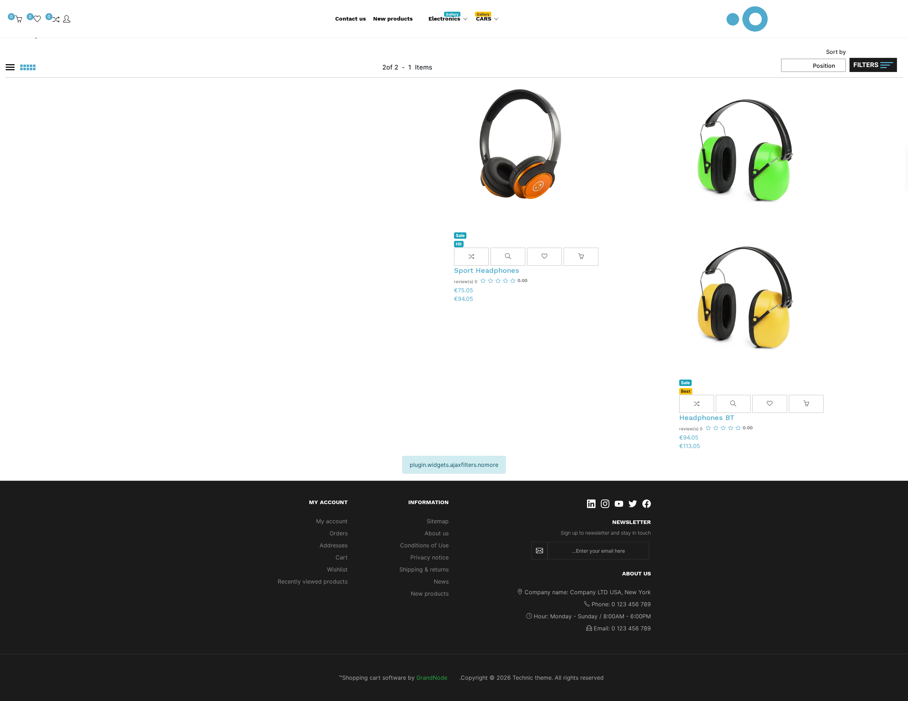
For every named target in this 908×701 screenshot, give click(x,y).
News (441, 581)
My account (332, 521)
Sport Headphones (486, 270)
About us (437, 533)
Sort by (836, 51)
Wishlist (337, 569)
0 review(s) (691, 428)
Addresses (334, 545)
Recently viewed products (313, 581)
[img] (80, 18)
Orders (339, 533)
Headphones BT (706, 417)
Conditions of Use (424, 545)
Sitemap (438, 521)
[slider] (729, 427)
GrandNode (431, 677)
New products (430, 593)
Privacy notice (429, 557)
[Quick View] (733, 404)
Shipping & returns (424, 569)
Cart (342, 557)
